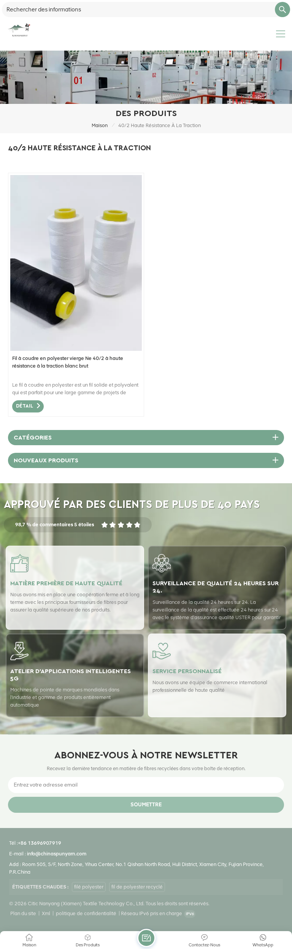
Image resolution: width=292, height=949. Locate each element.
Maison (100, 125)
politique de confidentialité (86, 913)
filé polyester (88, 887)
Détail (24, 406)
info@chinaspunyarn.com (56, 854)
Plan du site (23, 913)
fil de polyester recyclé (137, 887)
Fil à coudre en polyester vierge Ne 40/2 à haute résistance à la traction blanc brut (67, 362)
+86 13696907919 (39, 843)
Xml (46, 913)
